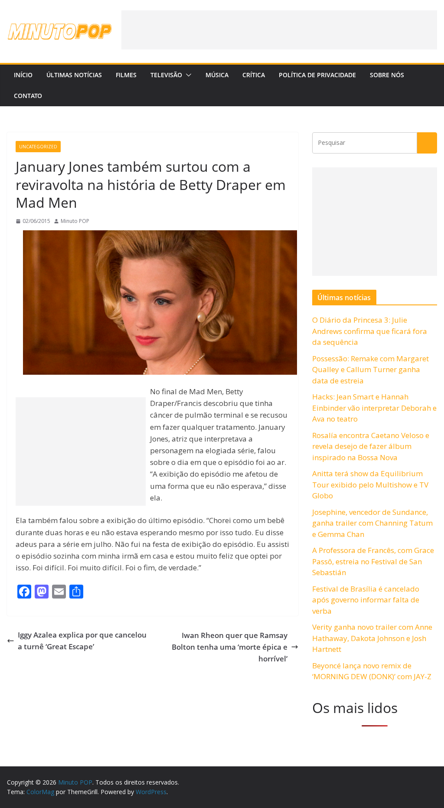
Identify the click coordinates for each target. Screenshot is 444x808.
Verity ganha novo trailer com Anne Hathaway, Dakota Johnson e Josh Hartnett (372, 638)
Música (217, 75)
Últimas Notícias (74, 75)
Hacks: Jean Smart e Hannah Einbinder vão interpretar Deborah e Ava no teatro (374, 408)
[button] (187, 75)
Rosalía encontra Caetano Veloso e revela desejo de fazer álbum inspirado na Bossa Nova (370, 446)
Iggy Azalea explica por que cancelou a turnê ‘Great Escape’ (82, 640)
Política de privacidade (317, 75)
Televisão (166, 75)
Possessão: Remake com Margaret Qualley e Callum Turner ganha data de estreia (370, 369)
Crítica (253, 75)
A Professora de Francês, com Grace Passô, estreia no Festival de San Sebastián (373, 561)
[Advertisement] (279, 29)
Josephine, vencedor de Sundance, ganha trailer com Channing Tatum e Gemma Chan (372, 523)
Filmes (126, 75)
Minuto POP (75, 221)
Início (23, 75)
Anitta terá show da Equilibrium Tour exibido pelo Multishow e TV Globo (370, 484)
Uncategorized (38, 147)
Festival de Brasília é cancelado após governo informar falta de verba (365, 600)
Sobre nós (387, 75)
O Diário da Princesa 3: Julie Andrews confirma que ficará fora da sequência (369, 331)
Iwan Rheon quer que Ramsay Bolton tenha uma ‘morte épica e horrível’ (229, 647)
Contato (28, 96)
